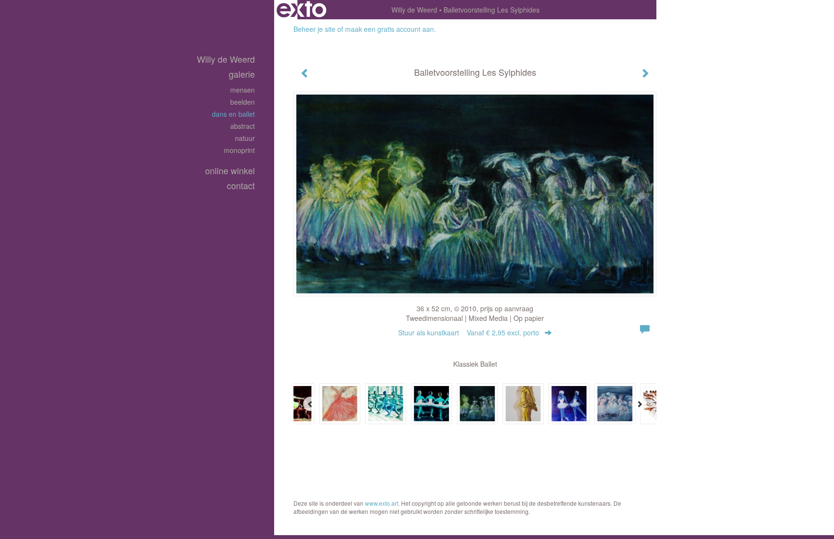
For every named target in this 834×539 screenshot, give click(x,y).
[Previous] (310, 404)
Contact (241, 186)
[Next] (639, 404)
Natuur (245, 138)
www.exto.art (381, 503)
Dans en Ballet (233, 114)
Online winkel (230, 171)
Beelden (242, 102)
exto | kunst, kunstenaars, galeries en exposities (301, 9)
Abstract (242, 126)
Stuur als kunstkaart (468, 332)
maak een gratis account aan (389, 29)
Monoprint (239, 150)
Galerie (242, 74)
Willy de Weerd (414, 9)
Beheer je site (314, 29)
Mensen (242, 90)
